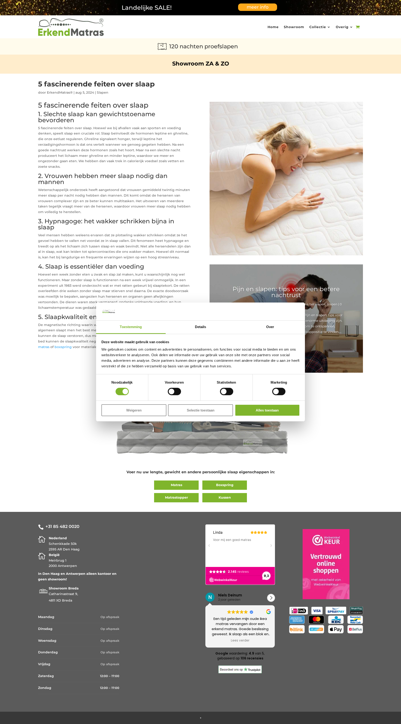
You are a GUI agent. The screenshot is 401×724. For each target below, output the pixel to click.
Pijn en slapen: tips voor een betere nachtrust (286, 292)
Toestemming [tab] (131, 327)
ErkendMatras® (60, 92)
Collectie (317, 27)
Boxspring (224, 485)
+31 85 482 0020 (62, 526)
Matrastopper (176, 497)
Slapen (102, 92)
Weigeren (134, 410)
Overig (342, 27)
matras (43, 347)
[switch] (174, 391)
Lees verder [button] (240, 640)
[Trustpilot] (240, 672)
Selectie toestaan (200, 410)
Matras (176, 485)
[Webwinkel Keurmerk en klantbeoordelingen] (326, 598)
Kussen (225, 497)
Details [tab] (200, 327)
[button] (271, 597)
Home (273, 27)
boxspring (63, 347)
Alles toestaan (267, 410)
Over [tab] (270, 327)
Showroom (294, 27)
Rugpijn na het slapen (308, 304)
